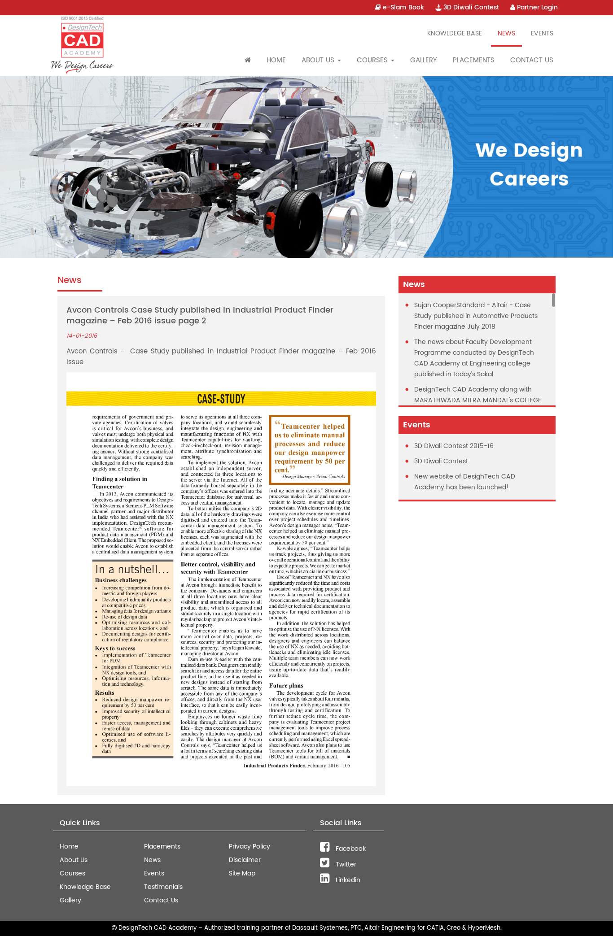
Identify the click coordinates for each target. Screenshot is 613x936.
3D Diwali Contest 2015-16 (454, 446)
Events (542, 33)
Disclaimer (245, 860)
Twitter (345, 864)
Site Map (242, 873)
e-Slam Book (402, 7)
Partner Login (536, 7)
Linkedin (347, 880)
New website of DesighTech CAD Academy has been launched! (464, 481)
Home (276, 60)
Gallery (423, 60)
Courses (72, 873)
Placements (474, 60)
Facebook (350, 849)
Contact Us (531, 60)
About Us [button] (319, 60)
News (506, 33)
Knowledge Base (85, 887)
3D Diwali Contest (470, 7)
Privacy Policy (249, 846)
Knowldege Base (454, 33)
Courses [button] (373, 60)
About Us (74, 860)
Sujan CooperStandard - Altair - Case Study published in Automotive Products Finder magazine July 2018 (476, 316)
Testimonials (163, 887)
